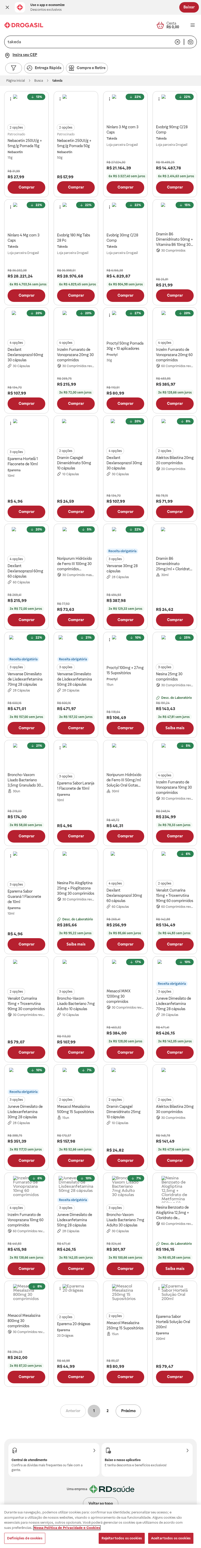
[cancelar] (177, 42)
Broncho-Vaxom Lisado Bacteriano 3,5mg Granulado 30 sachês (24, 780)
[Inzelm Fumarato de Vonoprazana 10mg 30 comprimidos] (174, 756)
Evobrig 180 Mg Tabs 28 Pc (73, 237)
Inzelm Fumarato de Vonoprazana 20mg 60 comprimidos (174, 354)
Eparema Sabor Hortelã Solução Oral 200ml (173, 1321)
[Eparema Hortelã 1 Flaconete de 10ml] (26, 432)
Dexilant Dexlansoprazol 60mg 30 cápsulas (25, 354)
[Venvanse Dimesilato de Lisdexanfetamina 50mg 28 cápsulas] (76, 648)
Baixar (189, 7)
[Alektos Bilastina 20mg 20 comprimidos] (174, 432)
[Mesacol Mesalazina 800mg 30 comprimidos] (26, 1297)
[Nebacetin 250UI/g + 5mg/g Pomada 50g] (76, 108)
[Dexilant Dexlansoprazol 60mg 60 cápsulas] (26, 540)
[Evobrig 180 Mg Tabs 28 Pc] (76, 216)
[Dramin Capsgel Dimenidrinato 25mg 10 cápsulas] (125, 1081)
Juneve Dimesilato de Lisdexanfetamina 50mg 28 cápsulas (74, 1220)
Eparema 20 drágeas (73, 1324)
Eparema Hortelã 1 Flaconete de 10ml (23, 461)
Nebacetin (15, 152)
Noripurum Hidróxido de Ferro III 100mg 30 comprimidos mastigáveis (74, 564)
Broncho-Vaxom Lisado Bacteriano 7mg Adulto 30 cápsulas (125, 1220)
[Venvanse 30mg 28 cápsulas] (125, 540)
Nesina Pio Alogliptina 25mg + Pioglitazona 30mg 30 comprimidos (75, 888)
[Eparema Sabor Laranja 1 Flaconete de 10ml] (76, 756)
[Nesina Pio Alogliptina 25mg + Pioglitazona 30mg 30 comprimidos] (76, 865)
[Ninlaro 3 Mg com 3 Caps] (125, 108)
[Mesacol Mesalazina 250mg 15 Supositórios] (125, 1297)
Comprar (27, 187)
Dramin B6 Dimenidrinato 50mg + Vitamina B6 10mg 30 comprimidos (174, 239)
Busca (38, 80)
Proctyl (112, 355)
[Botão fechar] (7, 7)
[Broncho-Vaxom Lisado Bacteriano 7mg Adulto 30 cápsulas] (125, 1189)
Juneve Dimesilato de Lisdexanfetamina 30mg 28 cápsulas (25, 1111)
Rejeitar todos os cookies (122, 1538)
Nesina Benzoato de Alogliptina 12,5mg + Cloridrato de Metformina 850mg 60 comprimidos (175, 1212)
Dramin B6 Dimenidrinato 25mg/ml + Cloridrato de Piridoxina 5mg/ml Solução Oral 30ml (174, 564)
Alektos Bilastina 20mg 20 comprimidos (175, 460)
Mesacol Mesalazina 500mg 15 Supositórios (75, 1109)
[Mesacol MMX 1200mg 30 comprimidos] (125, 973)
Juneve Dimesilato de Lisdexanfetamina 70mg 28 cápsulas (173, 1003)
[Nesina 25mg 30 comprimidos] (174, 648)
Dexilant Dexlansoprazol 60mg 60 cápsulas (25, 571)
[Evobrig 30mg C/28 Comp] (125, 216)
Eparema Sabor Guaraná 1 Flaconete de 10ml (24, 896)
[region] (100, 1526)
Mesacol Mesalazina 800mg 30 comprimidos (24, 1320)
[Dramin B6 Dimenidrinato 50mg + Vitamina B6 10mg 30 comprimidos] (175, 216)
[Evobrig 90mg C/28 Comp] (174, 108)
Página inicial (15, 80)
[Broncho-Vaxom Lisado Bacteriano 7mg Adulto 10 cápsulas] (76, 973)
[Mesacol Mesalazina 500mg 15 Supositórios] (76, 1081)
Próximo (128, 1411)
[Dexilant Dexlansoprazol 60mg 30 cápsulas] (26, 324)
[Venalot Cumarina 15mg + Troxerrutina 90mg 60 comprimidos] (174, 865)
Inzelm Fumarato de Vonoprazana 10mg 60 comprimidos (25, 1220)
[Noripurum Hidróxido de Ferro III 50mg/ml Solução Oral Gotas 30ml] (125, 756)
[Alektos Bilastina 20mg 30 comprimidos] (174, 1081)
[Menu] (192, 25)
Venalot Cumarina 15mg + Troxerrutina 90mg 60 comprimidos (174, 895)
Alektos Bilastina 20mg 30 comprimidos (175, 1109)
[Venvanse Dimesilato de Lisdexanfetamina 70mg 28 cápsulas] (26, 648)
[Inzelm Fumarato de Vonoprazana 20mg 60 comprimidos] (174, 324)
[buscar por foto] (190, 42)
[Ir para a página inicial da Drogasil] (23, 25)
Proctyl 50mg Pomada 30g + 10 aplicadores (125, 346)
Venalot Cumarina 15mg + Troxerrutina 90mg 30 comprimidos (26, 1003)
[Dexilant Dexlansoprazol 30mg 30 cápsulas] (125, 432)
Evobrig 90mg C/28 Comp (172, 129)
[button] (7, 7)
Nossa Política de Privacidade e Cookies (67, 1528)
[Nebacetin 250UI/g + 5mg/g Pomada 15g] (26, 108)
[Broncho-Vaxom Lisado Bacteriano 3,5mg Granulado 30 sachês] (26, 756)
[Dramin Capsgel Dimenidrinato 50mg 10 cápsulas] (76, 432)
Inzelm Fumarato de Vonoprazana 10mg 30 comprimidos (174, 787)
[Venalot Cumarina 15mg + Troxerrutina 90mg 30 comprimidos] (26, 973)
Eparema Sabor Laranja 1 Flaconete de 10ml (75, 785)
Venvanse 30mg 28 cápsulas (122, 568)
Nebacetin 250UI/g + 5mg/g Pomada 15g (25, 143)
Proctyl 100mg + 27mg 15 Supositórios (125, 670)
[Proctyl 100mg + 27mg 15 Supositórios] (125, 648)
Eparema (14, 470)
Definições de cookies (24, 1538)
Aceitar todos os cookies (171, 1538)
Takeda (112, 138)
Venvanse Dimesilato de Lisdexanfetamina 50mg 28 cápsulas (74, 679)
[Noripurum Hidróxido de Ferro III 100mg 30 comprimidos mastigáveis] (76, 540)
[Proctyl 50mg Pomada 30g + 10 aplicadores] (125, 324)
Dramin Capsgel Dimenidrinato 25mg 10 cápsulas (124, 1111)
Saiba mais (175, 728)
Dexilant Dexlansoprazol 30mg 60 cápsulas (124, 895)
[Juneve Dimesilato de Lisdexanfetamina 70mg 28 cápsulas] (175, 973)
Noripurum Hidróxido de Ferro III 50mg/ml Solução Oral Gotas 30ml (124, 780)
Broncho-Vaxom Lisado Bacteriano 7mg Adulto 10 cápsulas (76, 1003)
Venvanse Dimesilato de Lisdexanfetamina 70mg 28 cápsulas (25, 679)
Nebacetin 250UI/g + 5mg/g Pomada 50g (74, 143)
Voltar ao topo (100, 1503)
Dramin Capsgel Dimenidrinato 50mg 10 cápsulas (74, 463)
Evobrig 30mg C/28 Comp (122, 237)
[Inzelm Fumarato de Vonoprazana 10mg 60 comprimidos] (26, 1189)
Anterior (73, 1411)
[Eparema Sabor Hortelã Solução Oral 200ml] (174, 1297)
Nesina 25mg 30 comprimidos (169, 676)
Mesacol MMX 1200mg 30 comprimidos (119, 996)
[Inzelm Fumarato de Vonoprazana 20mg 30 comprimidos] (76, 324)
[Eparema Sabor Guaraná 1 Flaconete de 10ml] (26, 865)
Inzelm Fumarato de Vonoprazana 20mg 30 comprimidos (75, 354)
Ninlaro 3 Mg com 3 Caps (122, 129)
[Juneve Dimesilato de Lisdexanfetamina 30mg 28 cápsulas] (26, 1081)
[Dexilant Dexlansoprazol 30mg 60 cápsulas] (125, 865)
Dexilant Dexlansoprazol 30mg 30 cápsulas (124, 463)
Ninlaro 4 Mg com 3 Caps (24, 237)
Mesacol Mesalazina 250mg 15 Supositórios (125, 1325)
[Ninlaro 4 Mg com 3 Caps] (26, 216)
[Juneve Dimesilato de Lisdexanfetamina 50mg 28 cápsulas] (76, 1189)
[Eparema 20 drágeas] (76, 1297)
